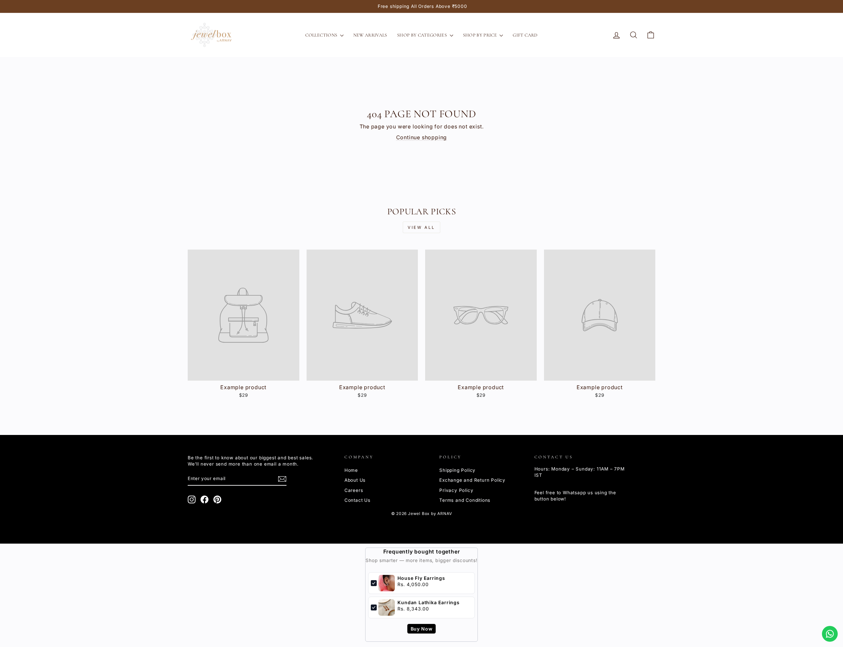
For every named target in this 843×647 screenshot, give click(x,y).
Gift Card (525, 35)
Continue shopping (421, 137)
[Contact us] (830, 634)
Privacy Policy (456, 490)
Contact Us (357, 500)
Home (351, 470)
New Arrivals (370, 35)
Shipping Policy (457, 470)
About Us (355, 480)
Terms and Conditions (464, 500)
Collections (321, 35)
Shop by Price (480, 35)
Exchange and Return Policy (472, 480)
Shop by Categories (422, 35)
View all (421, 227)
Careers (353, 490)
